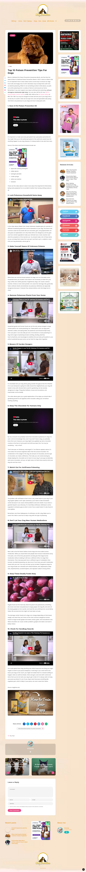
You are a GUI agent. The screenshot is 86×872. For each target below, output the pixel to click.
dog (11, 735)
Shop (14, 21)
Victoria (30, 748)
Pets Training (27, 21)
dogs (13, 735)
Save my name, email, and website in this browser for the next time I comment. (26, 806)
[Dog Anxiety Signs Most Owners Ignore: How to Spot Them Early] (62, 178)
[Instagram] (71, 20)
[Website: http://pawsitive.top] (30, 752)
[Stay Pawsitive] (30, 715)
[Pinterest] (73, 20)
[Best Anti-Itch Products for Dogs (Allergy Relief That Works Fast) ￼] (62, 200)
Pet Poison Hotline (44, 94)
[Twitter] (69, 20)
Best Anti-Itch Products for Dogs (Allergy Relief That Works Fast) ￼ (71, 201)
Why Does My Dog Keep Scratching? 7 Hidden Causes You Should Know (71, 194)
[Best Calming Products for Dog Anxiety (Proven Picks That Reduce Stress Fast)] (62, 185)
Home (20, 21)
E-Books (51, 21)
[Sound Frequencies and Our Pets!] (7, 829)
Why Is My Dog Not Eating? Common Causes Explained (71, 171)
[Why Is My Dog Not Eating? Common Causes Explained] (62, 171)
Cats (39, 21)
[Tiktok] (78, 20)
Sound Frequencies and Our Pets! (19, 828)
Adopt (44, 21)
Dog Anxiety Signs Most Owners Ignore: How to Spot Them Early (72, 178)
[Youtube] (75, 20)
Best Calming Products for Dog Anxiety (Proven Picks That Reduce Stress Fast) (72, 186)
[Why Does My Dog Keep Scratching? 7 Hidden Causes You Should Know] (62, 193)
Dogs (35, 21)
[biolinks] (17, 166)
